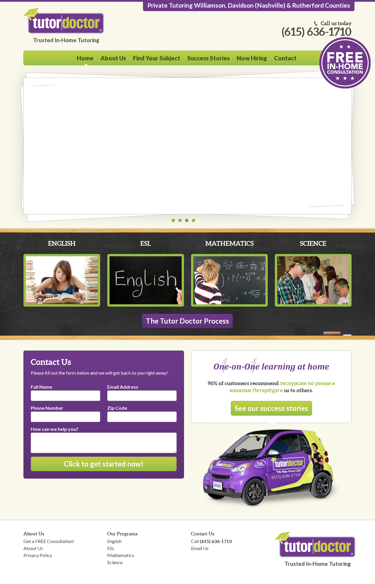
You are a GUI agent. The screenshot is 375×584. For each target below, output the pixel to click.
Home (85, 58)
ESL (145, 243)
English (62, 243)
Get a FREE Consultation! (48, 541)
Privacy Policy (37, 555)
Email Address (122, 387)
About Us (113, 58)
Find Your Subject (156, 58)
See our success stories (271, 408)
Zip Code (117, 408)
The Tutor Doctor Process (187, 321)
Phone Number (47, 408)
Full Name (41, 387)
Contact (285, 58)
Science (313, 243)
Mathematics (229, 243)
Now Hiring (252, 58)
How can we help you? (55, 429)
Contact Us (202, 533)
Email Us (200, 548)
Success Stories (208, 58)
